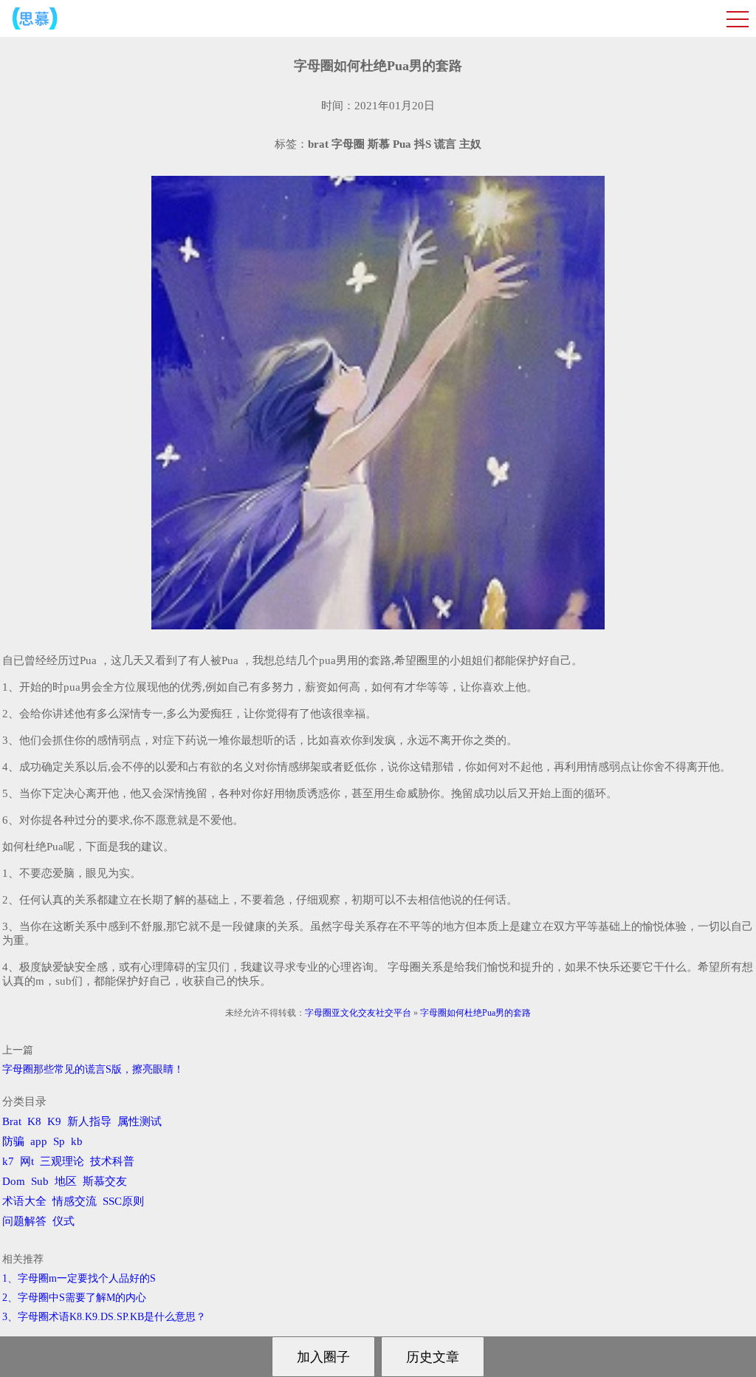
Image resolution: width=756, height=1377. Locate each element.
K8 (34, 1121)
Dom (13, 1181)
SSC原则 (123, 1201)
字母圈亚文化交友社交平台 (358, 1013)
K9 (54, 1121)
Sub (40, 1181)
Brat (11, 1121)
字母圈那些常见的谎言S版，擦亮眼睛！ (93, 1069)
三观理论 (62, 1161)
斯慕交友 (105, 1181)
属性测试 (139, 1121)
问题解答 (24, 1221)
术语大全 (24, 1201)
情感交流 (74, 1201)
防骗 (13, 1141)
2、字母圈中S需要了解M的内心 (74, 1297)
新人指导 (89, 1121)
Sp (59, 1141)
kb (77, 1141)
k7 (8, 1161)
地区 (66, 1181)
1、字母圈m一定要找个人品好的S (79, 1278)
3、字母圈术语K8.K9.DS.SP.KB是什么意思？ (104, 1316)
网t (27, 1161)
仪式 (63, 1221)
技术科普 (112, 1161)
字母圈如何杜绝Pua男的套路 (475, 1013)
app (38, 1141)
